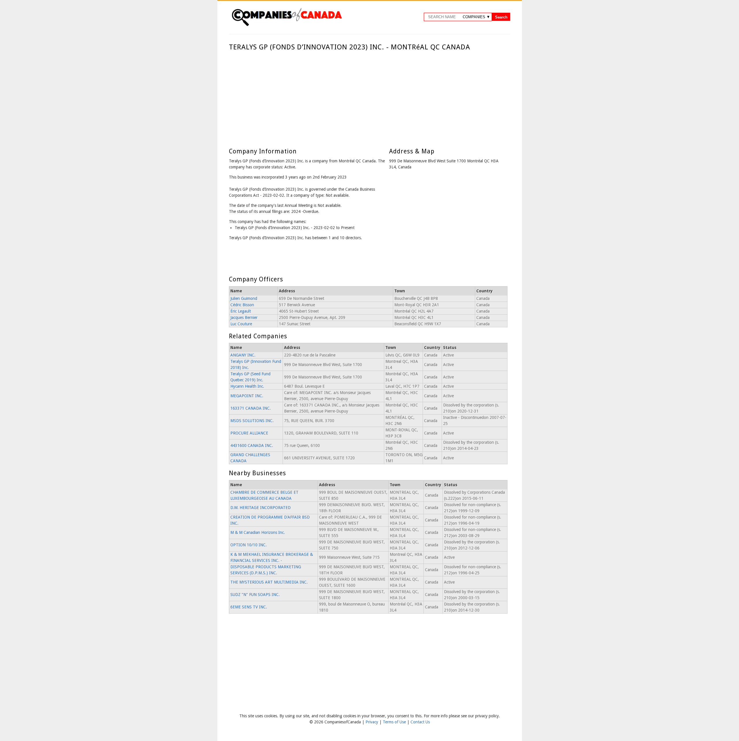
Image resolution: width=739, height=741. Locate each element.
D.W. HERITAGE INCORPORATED (260, 507)
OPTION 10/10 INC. (248, 545)
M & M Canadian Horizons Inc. (257, 532)
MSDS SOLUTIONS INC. (252, 420)
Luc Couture (241, 324)
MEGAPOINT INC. (246, 395)
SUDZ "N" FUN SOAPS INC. (255, 594)
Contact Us (420, 722)
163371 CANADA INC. (250, 408)
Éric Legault (240, 311)
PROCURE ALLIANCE (249, 433)
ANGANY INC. (242, 355)
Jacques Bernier (243, 317)
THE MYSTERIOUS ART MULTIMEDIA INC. (269, 582)
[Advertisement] (368, 94)
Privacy (372, 722)
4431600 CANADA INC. (251, 445)
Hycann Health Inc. (247, 386)
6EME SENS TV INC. (248, 607)
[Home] (286, 25)
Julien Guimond (243, 298)
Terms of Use (395, 722)
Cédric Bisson (242, 304)
